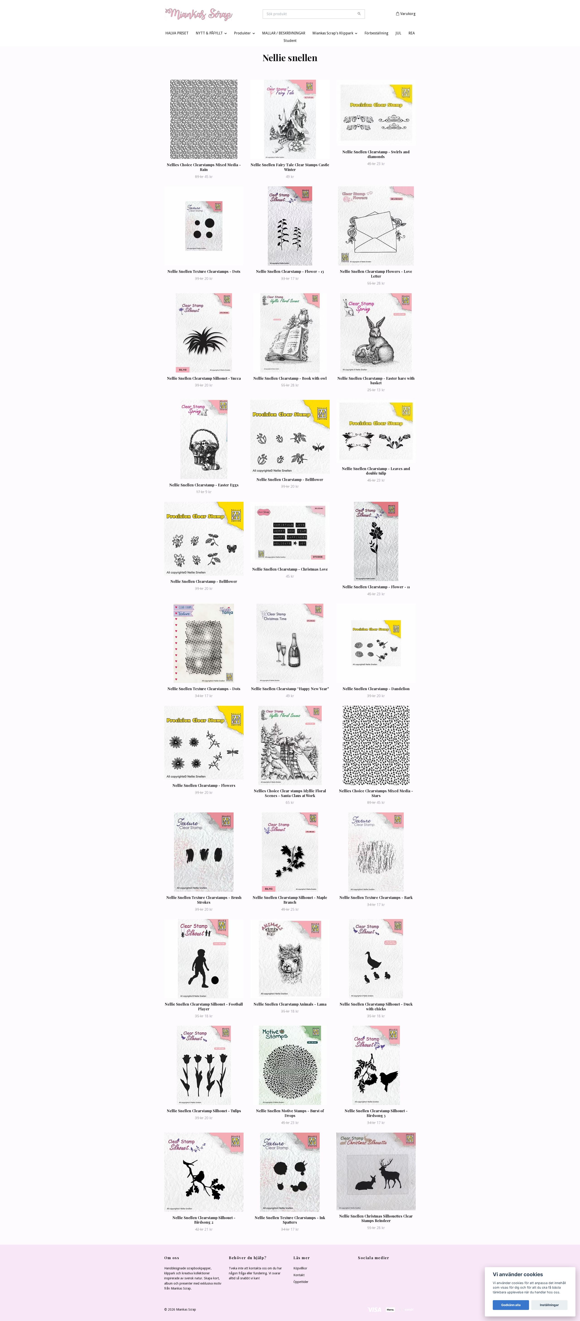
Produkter (242, 34)
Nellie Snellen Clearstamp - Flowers (203, 786)
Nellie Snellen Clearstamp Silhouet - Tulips (204, 1112)
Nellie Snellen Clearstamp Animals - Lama (290, 1005)
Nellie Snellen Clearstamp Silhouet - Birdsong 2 (203, 1221)
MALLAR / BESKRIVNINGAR (283, 34)
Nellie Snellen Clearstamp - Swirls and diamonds (376, 155)
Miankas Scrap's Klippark (332, 34)
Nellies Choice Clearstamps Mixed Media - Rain (204, 168)
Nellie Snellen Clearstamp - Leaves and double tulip (376, 472)
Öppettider (300, 1283)
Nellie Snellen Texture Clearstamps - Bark (376, 898)
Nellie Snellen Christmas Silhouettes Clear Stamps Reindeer (376, 1219)
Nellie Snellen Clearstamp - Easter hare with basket (376, 381)
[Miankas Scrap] (227, 14)
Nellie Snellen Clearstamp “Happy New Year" (290, 689)
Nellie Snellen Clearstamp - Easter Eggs (204, 485)
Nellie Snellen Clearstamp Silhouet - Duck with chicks (376, 1007)
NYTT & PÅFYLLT (209, 34)
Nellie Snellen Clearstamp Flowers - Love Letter (376, 275)
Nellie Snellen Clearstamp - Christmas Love (290, 570)
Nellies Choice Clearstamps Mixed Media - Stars (376, 794)
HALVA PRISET (176, 34)
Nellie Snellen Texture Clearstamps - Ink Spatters (290, 1221)
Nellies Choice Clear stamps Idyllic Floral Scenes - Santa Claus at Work (290, 794)
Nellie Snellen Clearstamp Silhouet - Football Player (204, 1007)
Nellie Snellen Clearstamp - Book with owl (290, 379)
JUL (398, 34)
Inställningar (549, 1305)
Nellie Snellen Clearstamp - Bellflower (289, 480)
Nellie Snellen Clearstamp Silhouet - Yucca (204, 379)
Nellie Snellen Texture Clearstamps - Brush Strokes (204, 901)
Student (290, 42)
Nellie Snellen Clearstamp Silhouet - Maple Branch (290, 901)
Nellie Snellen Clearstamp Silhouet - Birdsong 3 (376, 1114)
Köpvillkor (300, 1269)
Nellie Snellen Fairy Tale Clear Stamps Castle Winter (290, 168)
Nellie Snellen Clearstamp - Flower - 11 (376, 588)
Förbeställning (376, 34)
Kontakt (298, 1276)
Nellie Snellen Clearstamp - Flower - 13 (290, 272)
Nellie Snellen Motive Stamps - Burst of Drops (290, 1114)
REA (411, 34)
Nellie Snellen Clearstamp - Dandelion (376, 689)
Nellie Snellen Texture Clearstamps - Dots (203, 272)
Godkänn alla (511, 1305)
